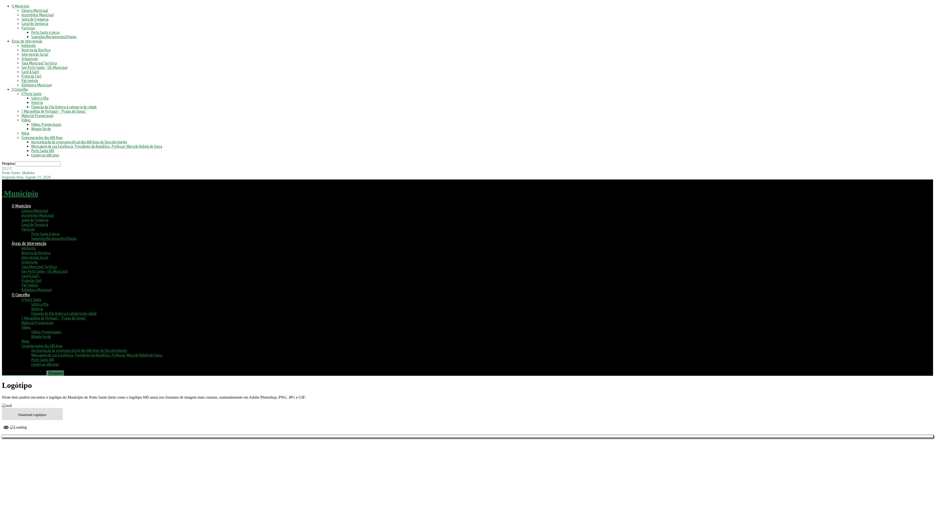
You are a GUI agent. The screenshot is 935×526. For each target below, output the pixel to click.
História (37, 102)
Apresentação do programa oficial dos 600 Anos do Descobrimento (79, 142)
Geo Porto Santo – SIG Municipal (44, 67)
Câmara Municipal (34, 10)
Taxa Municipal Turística (39, 63)
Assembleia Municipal (37, 15)
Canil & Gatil (30, 72)
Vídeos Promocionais (46, 124)
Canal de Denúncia (34, 23)
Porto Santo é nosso (45, 32)
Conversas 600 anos (45, 155)
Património (29, 80)
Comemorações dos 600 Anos (42, 137)
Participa (28, 28)
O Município (20, 6)
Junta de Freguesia (34, 19)
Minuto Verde (41, 129)
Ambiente (28, 45)
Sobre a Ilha (39, 98)
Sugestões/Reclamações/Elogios (54, 37)
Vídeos (26, 120)
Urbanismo (29, 58)
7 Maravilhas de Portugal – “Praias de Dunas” (54, 111)
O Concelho (20, 89)
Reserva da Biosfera (35, 50)
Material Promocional (37, 115)
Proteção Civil (31, 76)
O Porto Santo (31, 94)
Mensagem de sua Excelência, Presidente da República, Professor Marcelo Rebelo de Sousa (96, 146)
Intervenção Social (34, 54)
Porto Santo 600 (42, 151)
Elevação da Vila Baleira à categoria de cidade (64, 107)
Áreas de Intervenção (27, 41)
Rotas (25, 133)
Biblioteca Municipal (36, 85)
